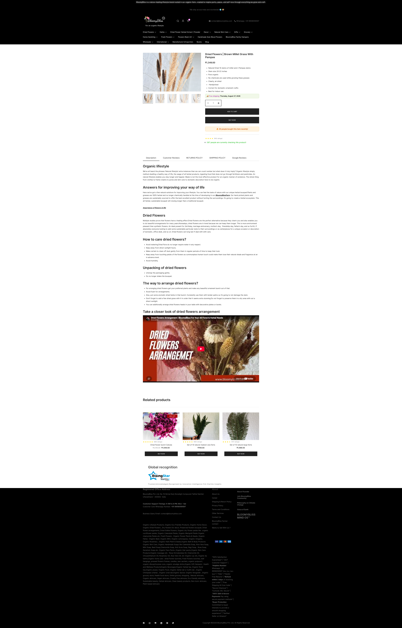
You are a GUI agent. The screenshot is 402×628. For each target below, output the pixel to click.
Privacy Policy (217, 505)
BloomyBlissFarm (223, 195)
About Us (215, 494)
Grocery (247, 32)
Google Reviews (239, 158)
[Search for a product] (178, 20)
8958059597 (217, 571)
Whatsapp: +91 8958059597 (247, 21)
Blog (207, 42)
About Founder (243, 492)
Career (214, 498)
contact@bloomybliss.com (221, 21)
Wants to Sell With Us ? (221, 528)
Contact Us (216, 517)
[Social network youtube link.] (155, 623)
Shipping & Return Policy (221, 502)
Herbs (162, 32)
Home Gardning (149, 37)
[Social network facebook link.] (144, 623)
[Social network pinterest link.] (167, 623)
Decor (206, 32)
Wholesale (147, 42)
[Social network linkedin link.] (161, 623)
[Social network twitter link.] (173, 623)
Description (151, 158)
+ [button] (218, 103)
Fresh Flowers (166, 37)
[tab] (151, 158)
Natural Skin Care (221, 32)
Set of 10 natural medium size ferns (201, 445)
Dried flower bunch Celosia (161, 445)
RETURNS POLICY (194, 158)
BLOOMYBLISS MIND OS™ (246, 516)
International (162, 42)
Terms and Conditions (220, 509)
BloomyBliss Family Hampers (237, 37)
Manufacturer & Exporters (183, 42)
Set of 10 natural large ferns (241, 445)
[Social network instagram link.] (149, 623)
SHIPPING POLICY (217, 158)
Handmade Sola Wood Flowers (210, 37)
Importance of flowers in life (154, 208)
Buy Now (232, 120)
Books (199, 42)
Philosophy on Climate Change (246, 504)
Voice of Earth (242, 509)
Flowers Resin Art (185, 37)
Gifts (236, 32)
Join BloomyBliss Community (244, 497)
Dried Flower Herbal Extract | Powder (185, 32)
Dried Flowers (148, 32)
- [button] (208, 103)
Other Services (218, 513)
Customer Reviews (171, 158)
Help (220, 574)
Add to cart (232, 111)
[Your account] (183, 21)
